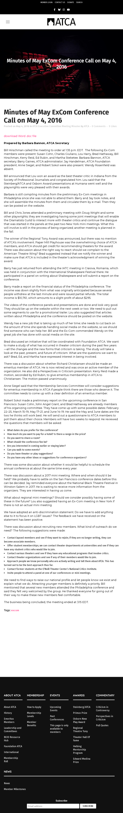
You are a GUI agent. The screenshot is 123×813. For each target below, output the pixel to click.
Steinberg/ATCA (81, 707)
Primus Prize (80, 712)
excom (15, 610)
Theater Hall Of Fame (81, 739)
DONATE (70, 2)
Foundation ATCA (13, 746)
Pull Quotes (102, 725)
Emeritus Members (9, 720)
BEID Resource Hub (12, 739)
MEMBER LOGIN (46, 2)
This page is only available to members (59, 728)
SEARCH (79, 2)
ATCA (86, 126)
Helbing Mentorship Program (79, 749)
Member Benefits (31, 724)
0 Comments (99, 126)
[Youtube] (68, 10)
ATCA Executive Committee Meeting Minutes (56, 126)
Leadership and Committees (12, 730)
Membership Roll (11, 760)
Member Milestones (15, 789)
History (8, 712)
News (7, 783)
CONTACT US (60, 2)
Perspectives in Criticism (104, 718)
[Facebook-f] (55, 10)
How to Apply (34, 707)
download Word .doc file (20, 136)
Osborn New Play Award (80, 720)
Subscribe (61, 800)
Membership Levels (34, 714)
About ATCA (10, 707)
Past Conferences (57, 718)
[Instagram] (64, 10)
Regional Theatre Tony (80, 730)
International (11, 752)
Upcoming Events (55, 709)
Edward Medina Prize (81, 760)
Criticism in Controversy (103, 709)
